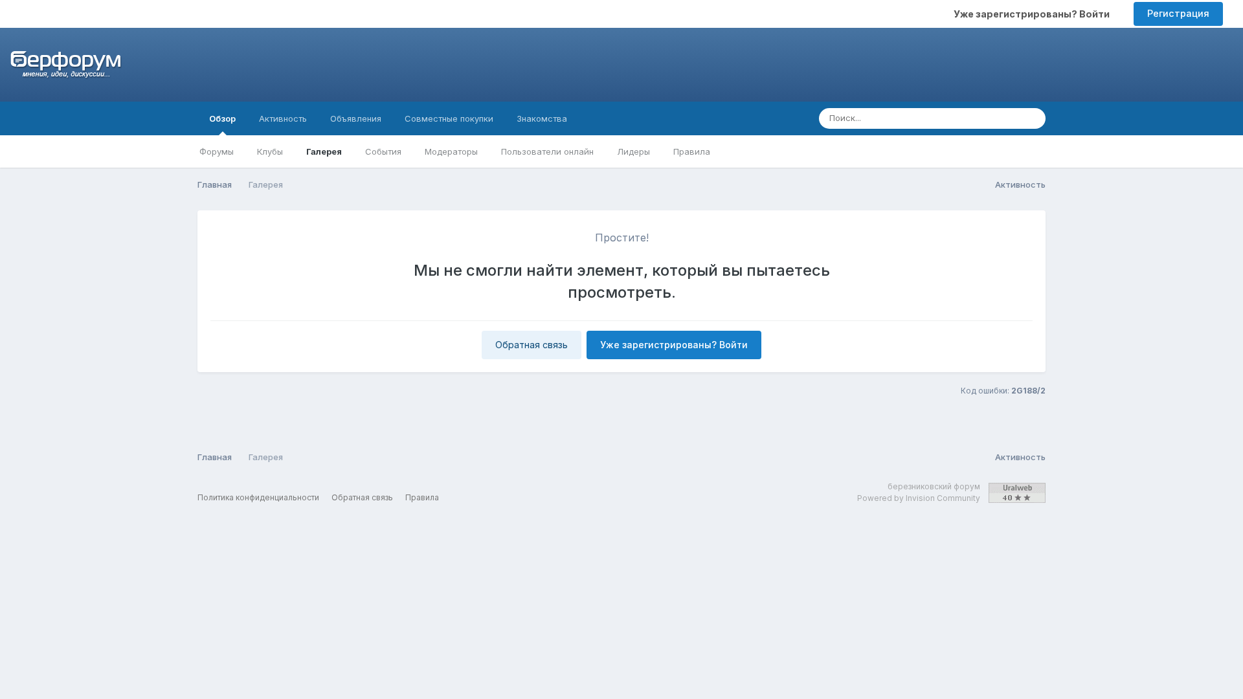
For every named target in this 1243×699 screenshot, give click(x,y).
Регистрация (1178, 13)
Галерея (324, 151)
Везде (989, 118)
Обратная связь (531, 344)
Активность (283, 118)
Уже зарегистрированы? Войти (1034, 13)
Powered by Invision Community (918, 498)
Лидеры (633, 151)
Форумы (216, 151)
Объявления (355, 118)
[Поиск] (1032, 118)
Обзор (222, 118)
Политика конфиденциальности (258, 497)
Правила (691, 151)
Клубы (270, 151)
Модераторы (451, 151)
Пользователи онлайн (547, 151)
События (383, 151)
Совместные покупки (449, 118)
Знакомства (542, 118)
